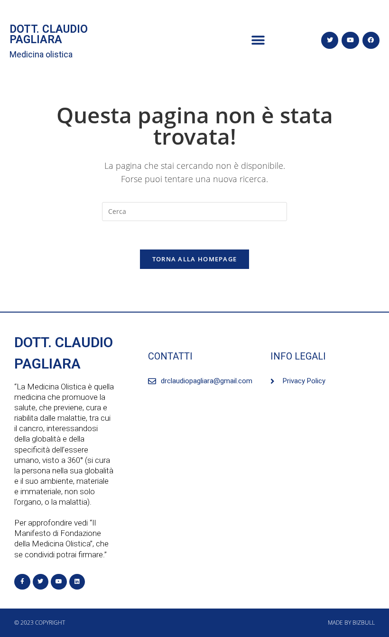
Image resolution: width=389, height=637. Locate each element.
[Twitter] (329, 40)
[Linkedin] (77, 582)
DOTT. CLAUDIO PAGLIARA (48, 34)
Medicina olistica (41, 54)
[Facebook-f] (22, 582)
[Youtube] (350, 40)
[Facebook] (371, 40)
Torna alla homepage (194, 259)
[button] (258, 40)
